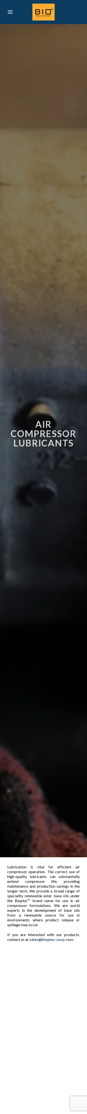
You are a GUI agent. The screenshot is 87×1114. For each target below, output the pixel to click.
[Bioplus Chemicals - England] (43, 12)
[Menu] (10, 12)
